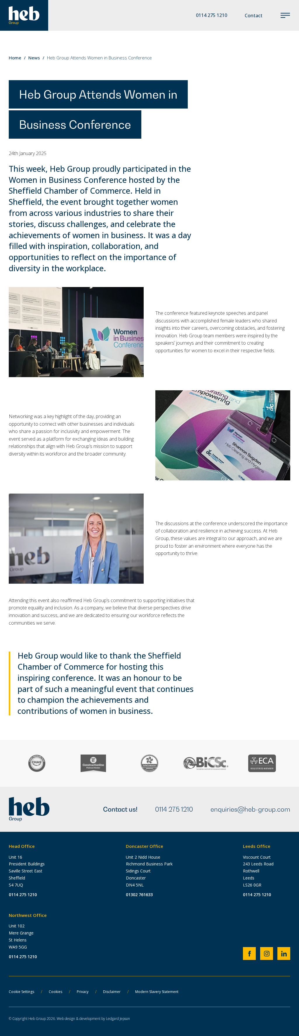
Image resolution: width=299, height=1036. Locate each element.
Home (15, 58)
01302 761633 (139, 894)
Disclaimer (112, 991)
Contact (254, 15)
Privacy (82, 991)
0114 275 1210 (174, 809)
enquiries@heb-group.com (250, 809)
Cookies (55, 991)
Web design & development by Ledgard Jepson (93, 1018)
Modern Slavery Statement (156, 991)
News (34, 58)
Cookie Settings (21, 991)
